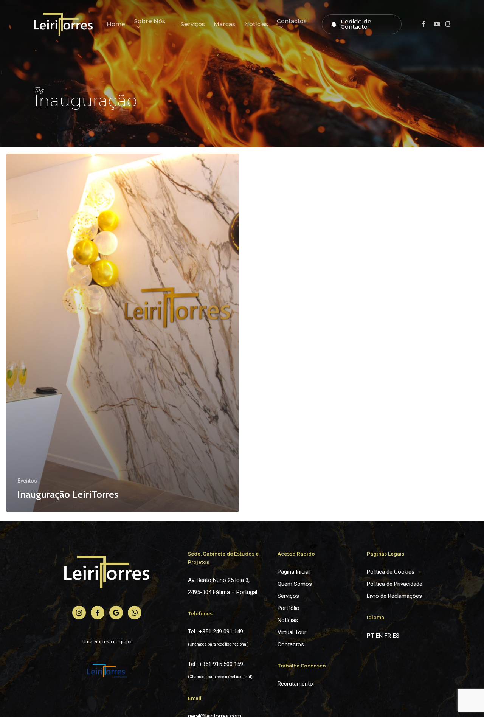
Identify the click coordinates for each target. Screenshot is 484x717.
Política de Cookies (390, 571)
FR (388, 635)
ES (396, 635)
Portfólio (288, 608)
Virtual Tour (292, 632)
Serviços (288, 596)
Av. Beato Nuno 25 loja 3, (219, 580)
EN (379, 635)
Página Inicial (294, 571)
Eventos (27, 481)
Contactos (291, 644)
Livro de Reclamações (394, 596)
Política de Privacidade (394, 583)
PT (370, 635)
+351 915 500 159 (221, 664)
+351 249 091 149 (221, 631)
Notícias (288, 620)
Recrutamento (295, 683)
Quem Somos (295, 583)
